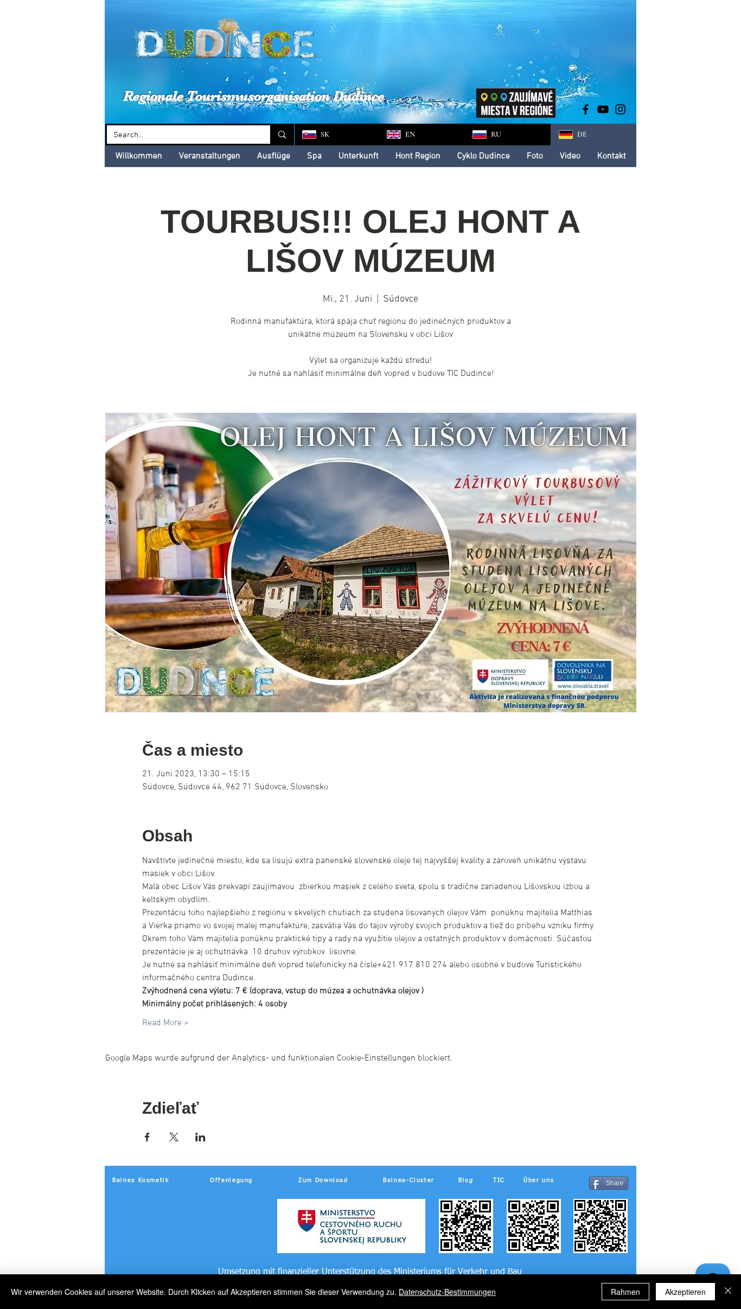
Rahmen (625, 1291)
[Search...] (281, 134)
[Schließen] (727, 1291)
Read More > (165, 1023)
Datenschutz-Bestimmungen (447, 1291)
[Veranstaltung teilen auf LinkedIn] (200, 1137)
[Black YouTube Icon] (603, 109)
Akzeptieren (685, 1291)
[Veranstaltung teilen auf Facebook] (147, 1137)
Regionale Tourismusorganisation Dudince (253, 96)
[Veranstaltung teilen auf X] (174, 1137)
